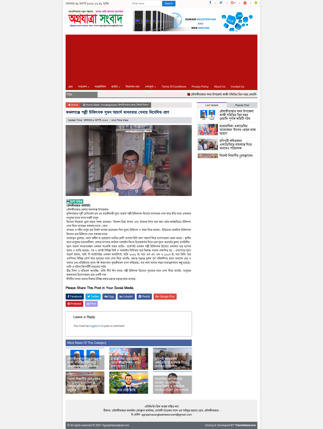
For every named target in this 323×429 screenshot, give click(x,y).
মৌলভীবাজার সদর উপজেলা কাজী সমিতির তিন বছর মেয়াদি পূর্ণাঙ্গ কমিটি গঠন (225, 94)
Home (74, 105)
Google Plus (167, 296)
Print (92, 304)
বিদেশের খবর (132, 87)
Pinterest (75, 304)
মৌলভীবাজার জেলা (127, 105)
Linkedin (127, 296)
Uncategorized (109, 105)
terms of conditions (174, 87)
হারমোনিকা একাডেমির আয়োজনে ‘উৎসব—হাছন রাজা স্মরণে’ (126, 363)
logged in (95, 326)
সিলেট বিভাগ (143, 105)
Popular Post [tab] (242, 105)
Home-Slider (93, 105)
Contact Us (237, 87)
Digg (110, 296)
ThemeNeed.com (245, 425)
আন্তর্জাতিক (100, 87)
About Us (219, 87)
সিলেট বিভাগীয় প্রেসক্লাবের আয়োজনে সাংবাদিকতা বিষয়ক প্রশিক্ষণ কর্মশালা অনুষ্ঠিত (83, 384)
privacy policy (200, 87)
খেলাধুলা (149, 87)
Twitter (94, 296)
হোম (70, 87)
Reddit (145, 296)
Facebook (75, 296)
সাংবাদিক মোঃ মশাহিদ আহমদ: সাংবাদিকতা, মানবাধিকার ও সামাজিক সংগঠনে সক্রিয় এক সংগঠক (171, 384)
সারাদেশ (82, 87)
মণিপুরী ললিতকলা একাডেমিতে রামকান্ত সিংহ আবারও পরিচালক (171, 363)
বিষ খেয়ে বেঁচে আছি (123, 390)
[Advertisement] (161, 58)
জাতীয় (114, 87)
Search (169, 3)
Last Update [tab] (211, 105)
